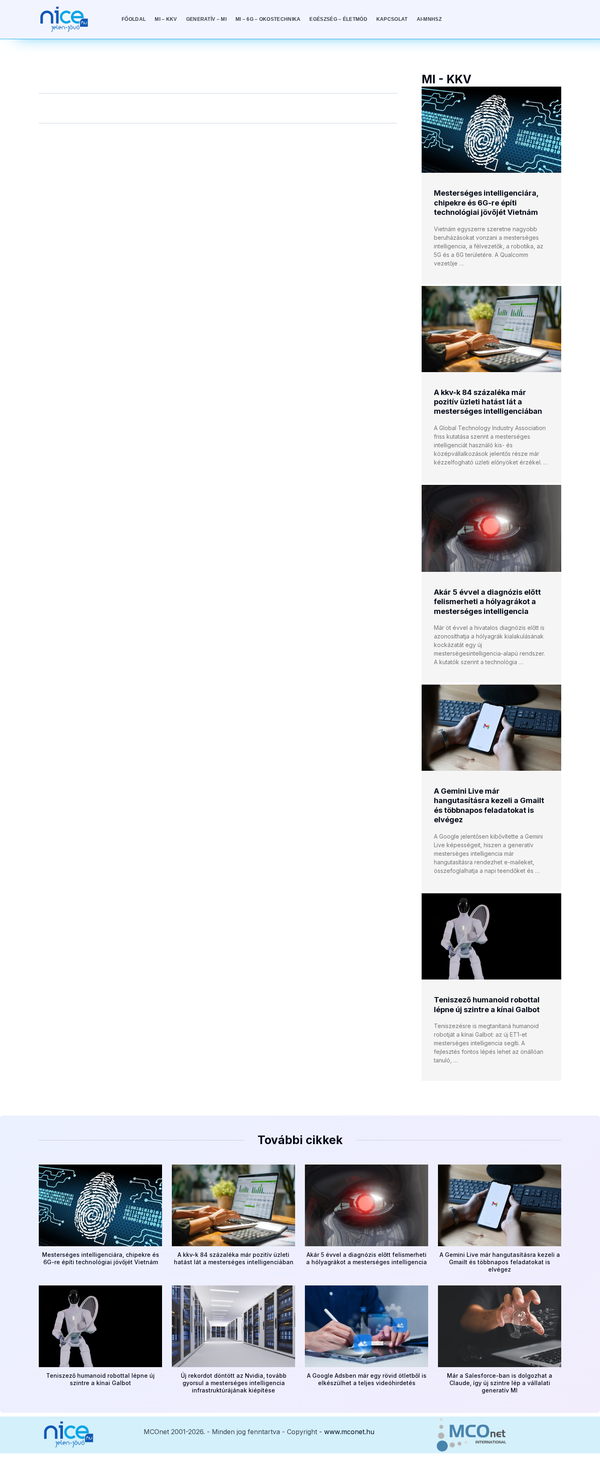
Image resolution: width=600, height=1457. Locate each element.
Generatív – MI (206, 19)
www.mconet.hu (349, 1432)
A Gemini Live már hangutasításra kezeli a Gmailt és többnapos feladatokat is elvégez (500, 1262)
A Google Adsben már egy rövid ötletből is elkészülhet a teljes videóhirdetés (367, 1379)
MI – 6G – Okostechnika (268, 19)
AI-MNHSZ (429, 19)
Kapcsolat (392, 19)
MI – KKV (166, 19)
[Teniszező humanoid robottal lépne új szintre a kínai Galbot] (491, 936)
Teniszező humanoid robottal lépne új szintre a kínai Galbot (100, 1379)
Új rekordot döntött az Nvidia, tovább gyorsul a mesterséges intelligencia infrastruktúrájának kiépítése (234, 1383)
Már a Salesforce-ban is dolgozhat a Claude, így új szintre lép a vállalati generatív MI (499, 1383)
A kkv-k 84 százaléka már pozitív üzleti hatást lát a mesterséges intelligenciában (488, 402)
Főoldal (134, 19)
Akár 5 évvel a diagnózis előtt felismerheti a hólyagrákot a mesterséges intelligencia (487, 602)
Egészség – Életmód (338, 19)
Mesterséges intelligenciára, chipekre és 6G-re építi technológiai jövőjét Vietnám (486, 202)
